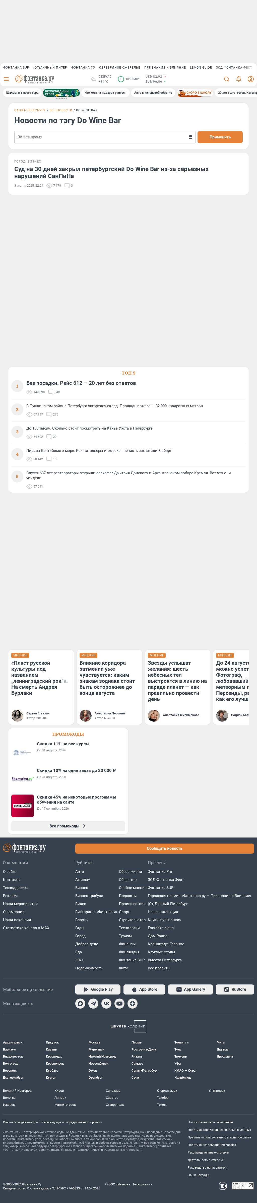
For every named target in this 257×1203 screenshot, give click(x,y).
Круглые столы (161, 952)
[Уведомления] (239, 79)
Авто (79, 871)
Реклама (10, 896)
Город (80, 936)
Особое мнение (133, 887)
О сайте (9, 871)
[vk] (106, 1004)
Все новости (61, 110)
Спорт (124, 912)
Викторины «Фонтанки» (96, 912)
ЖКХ (79, 960)
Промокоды (68, 734)
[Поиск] (227, 79)
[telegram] (93, 1004)
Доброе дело (86, 944)
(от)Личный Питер (50, 67)
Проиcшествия (132, 904)
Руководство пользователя (207, 1167)
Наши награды (198, 1175)
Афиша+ (82, 879)
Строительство (132, 920)
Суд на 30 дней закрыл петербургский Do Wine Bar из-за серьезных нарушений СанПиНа (111, 173)
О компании (14, 912)
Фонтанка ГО (83, 67)
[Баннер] (61, 92)
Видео (80, 904)
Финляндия (129, 952)
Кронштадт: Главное (166, 944)
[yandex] (132, 1004)
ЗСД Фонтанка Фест (234, 67)
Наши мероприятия (20, 904)
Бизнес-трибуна (89, 896)
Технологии (129, 928)
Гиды (79, 928)
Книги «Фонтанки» (164, 920)
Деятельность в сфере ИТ (206, 1160)
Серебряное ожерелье (119, 67)
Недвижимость (89, 968)
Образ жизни (130, 871)
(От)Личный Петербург (168, 904)
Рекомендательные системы (208, 1152)
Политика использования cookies (212, 1145)
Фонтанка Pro (160, 871)
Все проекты (159, 968)
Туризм (125, 936)
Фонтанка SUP (16, 67)
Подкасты (128, 896)
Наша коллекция (163, 912)
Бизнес (81, 887)
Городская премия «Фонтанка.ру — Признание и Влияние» (200, 896)
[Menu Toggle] (6, 79)
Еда (78, 952)
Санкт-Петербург (30, 110)
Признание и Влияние (165, 67)
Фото (123, 968)
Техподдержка (15, 887)
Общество (128, 879)
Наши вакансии (17, 920)
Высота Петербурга (165, 960)
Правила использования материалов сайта (219, 1137)
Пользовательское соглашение (210, 1122)
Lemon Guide (201, 67)
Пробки (130, 79)
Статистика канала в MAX (26, 928)
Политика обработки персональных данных (219, 1130)
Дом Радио (158, 936)
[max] (80, 1004)
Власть (81, 920)
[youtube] (119, 1004)
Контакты (12, 879)
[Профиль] (251, 79)
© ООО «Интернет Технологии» (128, 1184)
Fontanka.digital (161, 928)
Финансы (127, 944)
